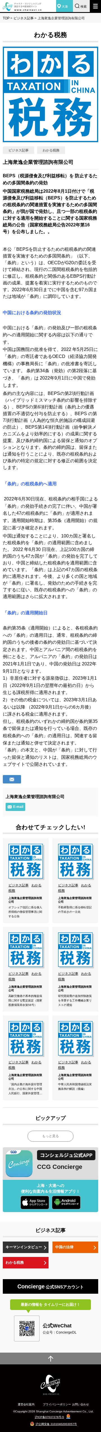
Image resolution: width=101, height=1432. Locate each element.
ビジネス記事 (23, 18)
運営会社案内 (26, 1404)
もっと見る (50, 1136)
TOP (6, 18)
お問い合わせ (80, 1404)
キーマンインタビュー (24, 1247)
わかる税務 (15, 1262)
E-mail (18, 807)
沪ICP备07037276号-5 (49, 1417)
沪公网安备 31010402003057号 (56, 1424)
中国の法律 (64, 1247)
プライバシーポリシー (57, 1404)
